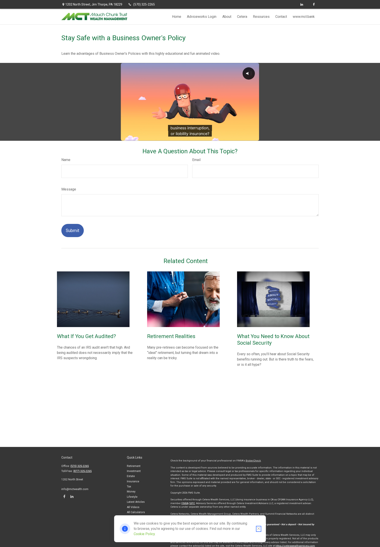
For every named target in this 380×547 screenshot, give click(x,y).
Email (196, 160)
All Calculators (136, 512)
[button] (176, 16)
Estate (131, 476)
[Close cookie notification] (258, 529)
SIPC (192, 503)
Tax (129, 486)
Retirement (134, 466)
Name (65, 160)
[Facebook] (314, 4)
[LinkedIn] (302, 4)
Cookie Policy (144, 534)
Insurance (133, 481)
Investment (134, 471)
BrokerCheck (253, 460)
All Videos (133, 507)
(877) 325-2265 (82, 471)
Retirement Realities (171, 336)
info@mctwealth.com (74, 489)
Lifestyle (132, 496)
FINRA (184, 503)
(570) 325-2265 (144, 4)
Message (68, 189)
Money (131, 491)
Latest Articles (136, 501)
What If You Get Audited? (86, 336)
